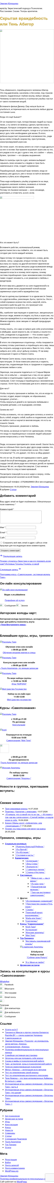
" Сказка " (29, 909)
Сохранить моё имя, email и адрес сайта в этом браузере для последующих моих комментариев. (23, 544)
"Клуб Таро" (30, 926)
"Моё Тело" (30, 935)
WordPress (22, 1181)
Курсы (8, 1127)
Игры (7, 1121)
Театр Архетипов (13, 1141)
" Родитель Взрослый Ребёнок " (29, 846)
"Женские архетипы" (34, 932)
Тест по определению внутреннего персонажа (26, 1075)
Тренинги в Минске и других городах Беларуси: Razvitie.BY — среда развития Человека (27, 1034)
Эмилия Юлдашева (9, 3)
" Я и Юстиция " (22, 852)
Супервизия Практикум (16, 1138)
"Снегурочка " (31, 921)
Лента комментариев (15, 1168)
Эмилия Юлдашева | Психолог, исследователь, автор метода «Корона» (27, 1042)
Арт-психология (12, 1115)
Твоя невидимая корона (16, 808)
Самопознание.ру (13, 1038)
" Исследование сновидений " (39, 901)
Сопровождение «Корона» (17, 1046)
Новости (9, 1130)
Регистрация (11, 1159)
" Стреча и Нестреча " (35, 872)
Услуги (8, 1147)
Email (3, 532)
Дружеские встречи (14, 1118)
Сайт (2, 537)
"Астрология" (31, 929)
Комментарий (7, 509)
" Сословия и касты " (24, 855)
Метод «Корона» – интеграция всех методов (25, 1069)
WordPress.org (11, 1171)
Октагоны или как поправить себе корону (24, 1058)
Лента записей (12, 1165)
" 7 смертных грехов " (35, 869)
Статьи (13, 489)
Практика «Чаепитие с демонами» (21, 811)
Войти (8, 1162)
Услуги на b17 (11, 1029)
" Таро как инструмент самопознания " (40, 894)
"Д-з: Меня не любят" (35, 962)
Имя (2, 527)
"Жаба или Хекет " (33, 918)
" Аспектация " (32, 860)
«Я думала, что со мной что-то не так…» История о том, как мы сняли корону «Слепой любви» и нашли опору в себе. (29, 817)
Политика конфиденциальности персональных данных (25, 1178)
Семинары (10, 1133)
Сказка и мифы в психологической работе (24, 1061)
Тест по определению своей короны (22, 1072)
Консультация (11, 1124)
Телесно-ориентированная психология (23, 1066)
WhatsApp (4, 981)
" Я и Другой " (21, 849)
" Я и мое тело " (37, 883)
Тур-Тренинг (10, 1144)
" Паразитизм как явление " (38, 888)
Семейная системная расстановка (21, 1055)
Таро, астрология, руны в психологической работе (28, 1063)
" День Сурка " (31, 863)
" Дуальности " (32, 866)
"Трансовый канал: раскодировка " (34, 914)
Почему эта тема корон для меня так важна (25, 828)
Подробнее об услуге (15, 600)
